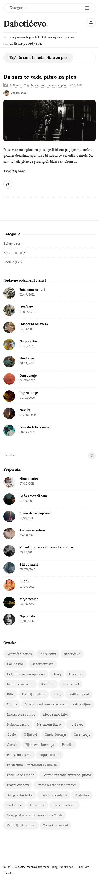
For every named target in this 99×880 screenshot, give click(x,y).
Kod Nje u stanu (34, 694)
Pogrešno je (29, 393)
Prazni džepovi (18, 785)
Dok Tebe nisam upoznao (26, 674)
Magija (12, 704)
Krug (57, 694)
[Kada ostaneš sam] (9, 499)
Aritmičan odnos (32, 530)
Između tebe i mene (35, 427)
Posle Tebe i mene (21, 775)
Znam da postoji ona (35, 513)
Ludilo (24, 582)
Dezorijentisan (42, 664)
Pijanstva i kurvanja (39, 745)
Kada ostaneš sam (33, 496)
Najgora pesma (18, 724)
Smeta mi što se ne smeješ (56, 785)
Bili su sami (29, 564)
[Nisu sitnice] (9, 482)
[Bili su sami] (9, 568)
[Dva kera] (9, 310)
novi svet (76, 724)
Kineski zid (70, 684)
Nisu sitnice (29, 479)
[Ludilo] (9, 585)
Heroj (56, 674)
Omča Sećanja (55, 735)
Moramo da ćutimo (21, 714)
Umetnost (37, 805)
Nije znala (27, 616)
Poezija (17, 85)
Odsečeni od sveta (34, 324)
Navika (25, 410)
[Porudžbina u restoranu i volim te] (9, 551)
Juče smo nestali (32, 290)
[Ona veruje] (9, 379)
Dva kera (26, 307)
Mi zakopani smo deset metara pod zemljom (58, 704)
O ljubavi (30, 735)
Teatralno (82, 795)
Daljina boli (15, 664)
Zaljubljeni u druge (21, 825)
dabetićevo (72, 654)
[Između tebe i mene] (9, 430)
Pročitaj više (14, 171)
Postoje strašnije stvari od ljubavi (66, 775)
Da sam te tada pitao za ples (39, 77)
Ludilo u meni (78, 694)
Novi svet (27, 358)
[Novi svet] (9, 361)
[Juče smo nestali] (9, 293)
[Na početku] (9, 344)
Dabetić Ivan (18, 92)
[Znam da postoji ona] (9, 516)
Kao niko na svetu (20, 684)
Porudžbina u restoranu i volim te (46, 547)
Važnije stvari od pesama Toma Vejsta (35, 815)
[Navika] (9, 413)
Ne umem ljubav (49, 724)
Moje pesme (29, 599)
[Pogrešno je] (9, 396)
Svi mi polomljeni (54, 795)
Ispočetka (76, 674)
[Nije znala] (9, 619)
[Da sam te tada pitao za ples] (49, 120)
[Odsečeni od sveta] (9, 327)
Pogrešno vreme (19, 755)
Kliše (10, 694)
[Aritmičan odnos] (9, 533)
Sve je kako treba (20, 795)
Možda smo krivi (55, 714)
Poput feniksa (49, 755)
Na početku (28, 341)
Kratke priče (12, 253)
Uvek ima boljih (64, 805)
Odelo (11, 735)
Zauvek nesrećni (55, 825)
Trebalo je (14, 805)
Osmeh (12, 745)
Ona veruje (28, 375)
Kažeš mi (48, 684)
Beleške (9, 244)
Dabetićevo (24, 23)
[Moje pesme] (9, 602)
